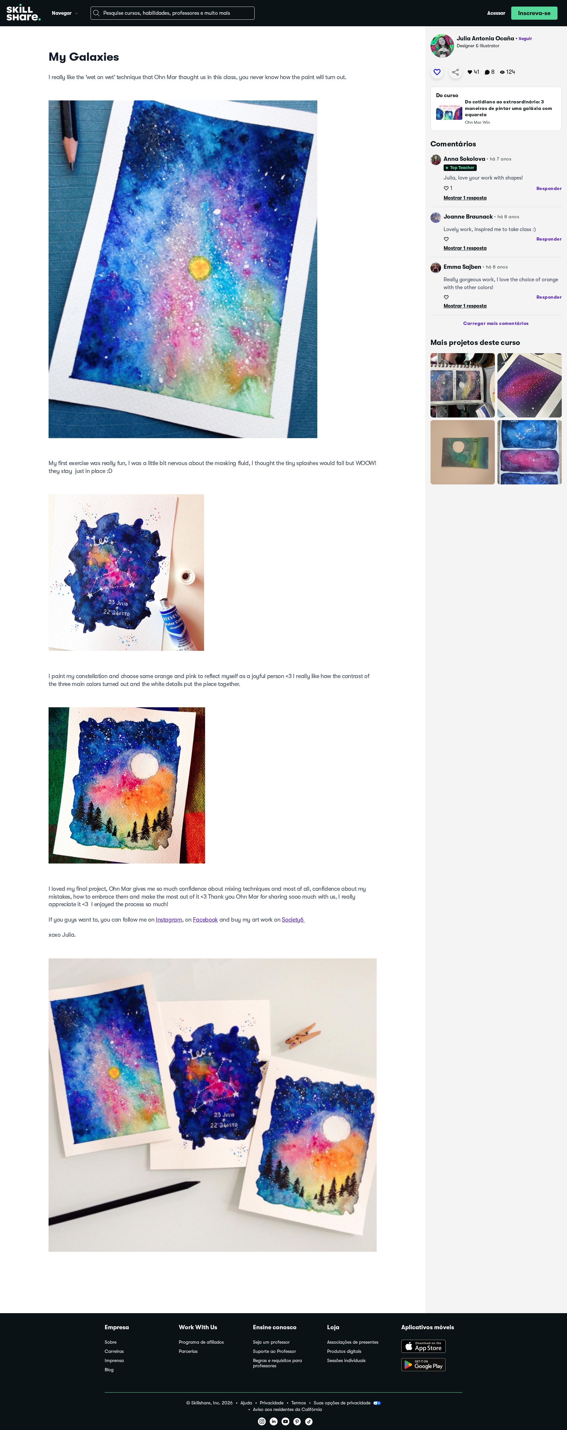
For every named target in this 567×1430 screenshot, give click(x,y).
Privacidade (272, 1402)
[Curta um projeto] (437, 72)
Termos (298, 1402)
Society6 (293, 919)
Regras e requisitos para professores (277, 1363)
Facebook (205, 919)
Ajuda (246, 1402)
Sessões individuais (346, 1360)
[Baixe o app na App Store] (431, 1347)
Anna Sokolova (464, 159)
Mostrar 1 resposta (465, 198)
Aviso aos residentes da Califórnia (287, 1409)
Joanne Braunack (468, 216)
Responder (549, 188)
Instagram (169, 919)
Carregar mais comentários (496, 323)
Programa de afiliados (201, 1342)
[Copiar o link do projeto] (455, 72)
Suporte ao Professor (274, 1351)
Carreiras (114, 1351)
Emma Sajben (462, 267)
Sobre (110, 1342)
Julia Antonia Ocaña (485, 38)
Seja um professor (271, 1342)
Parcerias (188, 1351)
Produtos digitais (344, 1351)
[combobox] (173, 13)
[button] (76, 12)
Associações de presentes (352, 1342)
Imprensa (114, 1360)
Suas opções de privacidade (342, 1402)
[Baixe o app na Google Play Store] (431, 1365)
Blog (109, 1369)
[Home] (24, 13)
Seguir (525, 38)
